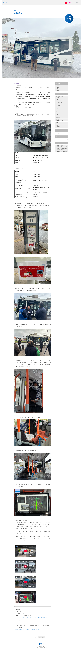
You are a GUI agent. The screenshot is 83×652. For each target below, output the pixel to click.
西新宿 (57, 122)
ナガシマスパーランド (60, 100)
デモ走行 (57, 99)
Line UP (55, 2)
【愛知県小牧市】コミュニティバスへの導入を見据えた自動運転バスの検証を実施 (62, 145)
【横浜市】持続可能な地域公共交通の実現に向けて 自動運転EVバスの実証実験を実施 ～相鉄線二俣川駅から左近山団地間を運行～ (62, 146)
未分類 (57, 88)
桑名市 (57, 114)
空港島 (57, 116)
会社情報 (61, 2)
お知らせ (57, 87)
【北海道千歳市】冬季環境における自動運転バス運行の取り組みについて (62, 148)
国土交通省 (58, 105)
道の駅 (57, 125)
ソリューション (50, 2)
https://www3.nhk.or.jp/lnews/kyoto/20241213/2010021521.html (32, 617)
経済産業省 (58, 117)
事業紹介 (46, 2)
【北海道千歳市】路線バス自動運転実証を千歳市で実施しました (57, 637)
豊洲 (56, 123)
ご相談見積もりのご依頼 (69, 18)
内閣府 (57, 103)
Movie (58, 2)
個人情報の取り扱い (41, 646)
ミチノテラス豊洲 (59, 102)
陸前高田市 (58, 126)
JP (74, 2)
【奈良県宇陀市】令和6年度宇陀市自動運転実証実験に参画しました (27, 637)
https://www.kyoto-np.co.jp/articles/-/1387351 (27, 629)
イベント (57, 85)
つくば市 (57, 97)
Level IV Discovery (59, 96)
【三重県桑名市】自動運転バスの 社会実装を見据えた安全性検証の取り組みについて (62, 149)
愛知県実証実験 (58, 113)
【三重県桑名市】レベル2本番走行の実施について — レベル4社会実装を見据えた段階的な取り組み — (62, 151)
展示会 (57, 108)
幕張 (56, 111)
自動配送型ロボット (59, 120)
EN (78, 2)
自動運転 (57, 119)
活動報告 (16, 83)
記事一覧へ (42, 637)
